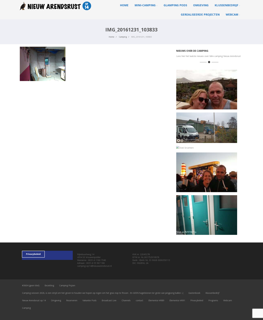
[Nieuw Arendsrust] (56, 11)
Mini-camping (145, 5)
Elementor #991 (177, 300)
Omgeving (201, 5)
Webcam (232, 14)
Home (124, 5)
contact (139, 300)
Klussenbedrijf (226, 5)
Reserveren (71, 300)
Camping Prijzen (67, 285)
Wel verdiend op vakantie (206, 107)
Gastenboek (194, 292)
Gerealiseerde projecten (200, 14)
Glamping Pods (175, 5)
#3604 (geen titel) (30, 285)
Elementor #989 (156, 300)
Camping (26, 307)
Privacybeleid (33, 254)
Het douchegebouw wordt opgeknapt (207, 232)
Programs (213, 300)
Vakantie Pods (89, 300)
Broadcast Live (109, 300)
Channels (126, 300)
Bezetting (49, 285)
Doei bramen (206, 147)
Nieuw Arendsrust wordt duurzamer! (206, 140)
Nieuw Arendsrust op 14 (34, 300)
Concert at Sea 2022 (207, 189)
